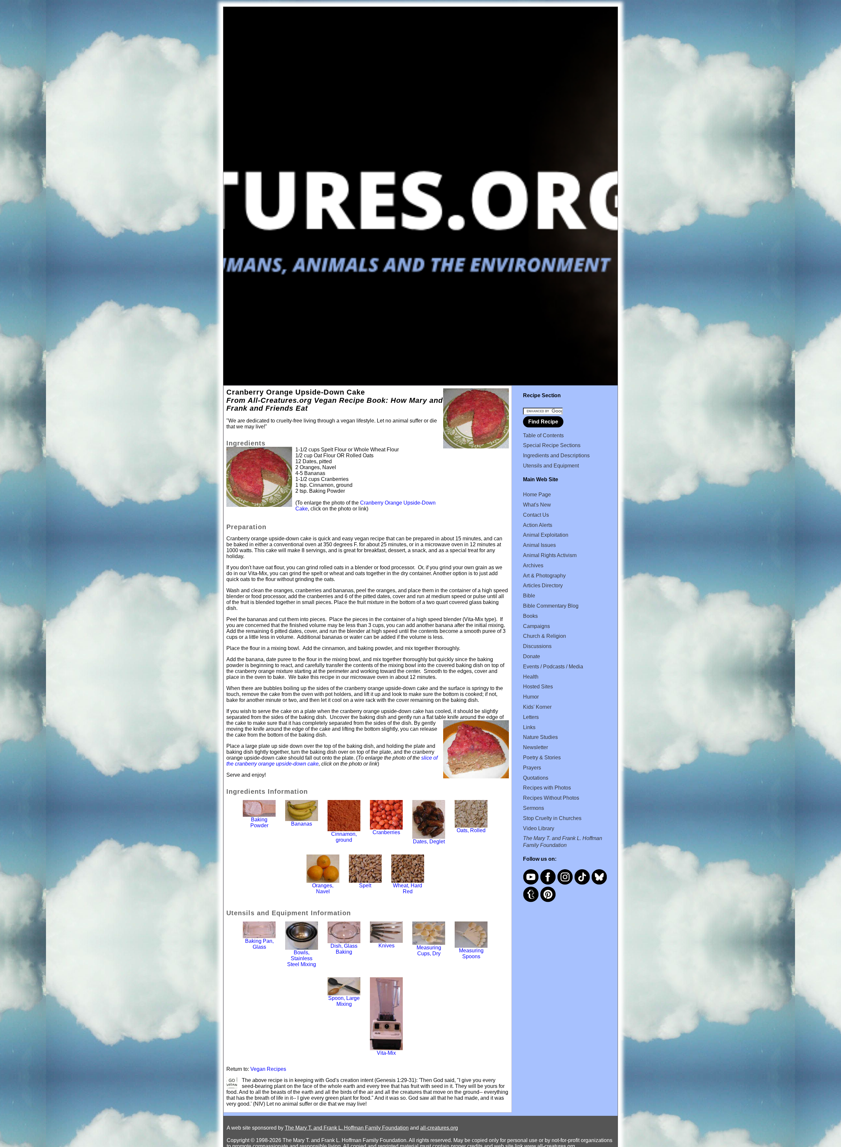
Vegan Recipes (268, 1069)
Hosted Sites (538, 686)
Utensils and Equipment (551, 465)
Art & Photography (544, 575)
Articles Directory (543, 585)
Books (530, 616)
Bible (529, 595)
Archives (533, 565)
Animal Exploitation (545, 535)
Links (529, 727)
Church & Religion (544, 636)
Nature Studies (540, 737)
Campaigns (536, 626)
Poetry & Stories (542, 757)
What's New (537, 505)
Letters (531, 717)
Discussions (537, 646)
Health (530, 677)
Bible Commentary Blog (551, 606)
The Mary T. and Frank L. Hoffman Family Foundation (347, 1128)
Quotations (535, 778)
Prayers (532, 767)
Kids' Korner (537, 707)
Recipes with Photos (547, 787)
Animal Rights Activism (550, 555)
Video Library (538, 828)
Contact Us (536, 515)
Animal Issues (539, 545)
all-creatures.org (439, 1128)
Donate (531, 656)
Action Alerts (537, 525)
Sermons (533, 808)
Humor (531, 697)
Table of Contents (543, 435)
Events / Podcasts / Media (553, 666)
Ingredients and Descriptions (556, 455)
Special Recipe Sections (551, 445)
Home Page (537, 494)
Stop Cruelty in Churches (552, 818)
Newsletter (535, 747)
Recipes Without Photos (551, 798)
